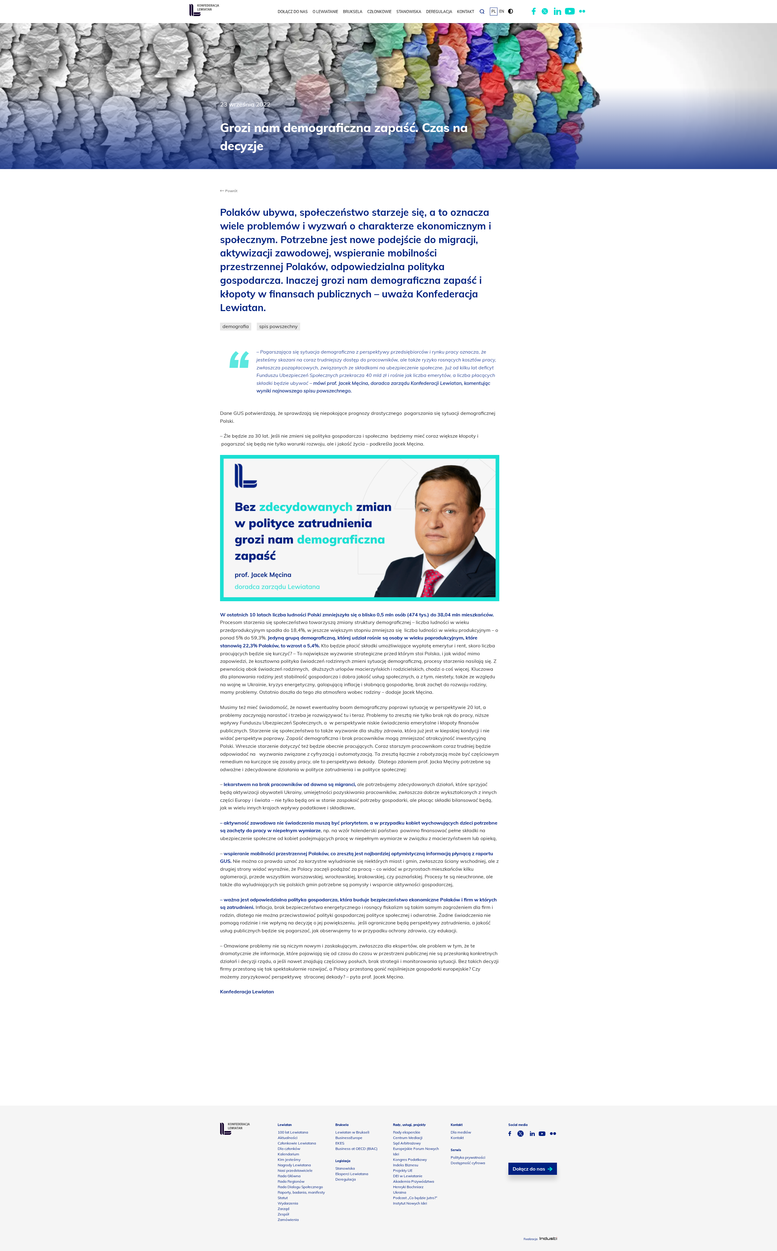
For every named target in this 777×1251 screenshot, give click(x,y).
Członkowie (379, 11)
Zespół (283, 1214)
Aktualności (287, 1137)
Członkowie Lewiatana (297, 1143)
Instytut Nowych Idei (410, 1203)
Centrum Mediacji (407, 1137)
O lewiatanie (325, 11)
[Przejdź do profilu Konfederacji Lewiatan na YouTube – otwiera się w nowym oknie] (570, 11)
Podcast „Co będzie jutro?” (415, 1197)
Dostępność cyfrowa (468, 1163)
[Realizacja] (548, 1239)
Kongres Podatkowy (410, 1159)
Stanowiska (408, 11)
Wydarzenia (288, 1203)
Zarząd (283, 1208)
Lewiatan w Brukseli (352, 1132)
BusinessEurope (348, 1137)
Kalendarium (288, 1154)
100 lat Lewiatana (293, 1132)
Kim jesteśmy (289, 1159)
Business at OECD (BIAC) (356, 1148)
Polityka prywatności (468, 1157)
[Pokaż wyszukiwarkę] (482, 11)
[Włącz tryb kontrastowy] (510, 11)
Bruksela (352, 11)
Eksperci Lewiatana (351, 1173)
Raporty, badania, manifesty (301, 1192)
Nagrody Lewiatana (294, 1165)
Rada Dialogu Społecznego (300, 1187)
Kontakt (465, 11)
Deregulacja (439, 11)
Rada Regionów (291, 1181)
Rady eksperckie (406, 1132)
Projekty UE (402, 1170)
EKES (339, 1143)
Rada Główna (289, 1176)
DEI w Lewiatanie (407, 1176)
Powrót (230, 190)
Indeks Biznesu (405, 1165)
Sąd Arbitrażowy (407, 1143)
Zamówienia (288, 1219)
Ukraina (399, 1192)
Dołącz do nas (293, 11)
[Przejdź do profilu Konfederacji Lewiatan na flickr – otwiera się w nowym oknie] (582, 11)
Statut (283, 1197)
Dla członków (289, 1148)
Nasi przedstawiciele (295, 1170)
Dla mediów (461, 1132)
